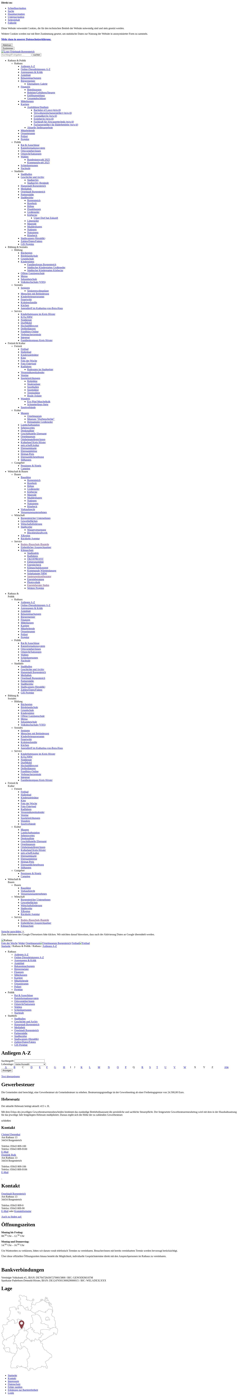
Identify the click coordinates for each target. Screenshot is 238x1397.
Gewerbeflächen (29, 521)
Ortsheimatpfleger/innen (33, 439)
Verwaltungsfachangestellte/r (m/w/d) (53, 113)
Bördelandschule (29, 255)
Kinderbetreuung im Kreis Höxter (38, 314)
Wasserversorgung (36, 529)
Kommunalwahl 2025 (38, 162)
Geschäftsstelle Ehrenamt (33, 433)
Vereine (24, 375)
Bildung (18, 250)
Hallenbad (26, 352)
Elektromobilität (35, 561)
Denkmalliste (27, 430)
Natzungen (32, 232)
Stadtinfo (18, 171)
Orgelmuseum (34, 416)
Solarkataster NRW (37, 573)
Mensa (24, 276)
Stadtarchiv (33, 180)
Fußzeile (12, 22)
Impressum (13, 1381)
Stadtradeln (33, 553)
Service (18, 311)
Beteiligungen (34, 89)
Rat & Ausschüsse (30, 145)
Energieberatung (35, 579)
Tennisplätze (33, 392)
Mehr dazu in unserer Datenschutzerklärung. (26, 39)
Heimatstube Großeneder (40, 422)
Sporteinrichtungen (30, 378)
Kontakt (12, 1378)
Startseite (6, 946)
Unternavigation (16, 17)
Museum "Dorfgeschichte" (41, 419)
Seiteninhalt (14, 19)
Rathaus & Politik (17, 60)
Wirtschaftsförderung (31, 524)
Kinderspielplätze (30, 355)
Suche (11, 11)
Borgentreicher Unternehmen (36, 518)
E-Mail (4, 1152)
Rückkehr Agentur (30, 538)
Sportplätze (33, 389)
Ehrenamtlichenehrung (32, 457)
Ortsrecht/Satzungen (31, 153)
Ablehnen (7, 45)
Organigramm (28, 133)
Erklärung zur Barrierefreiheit (23, 1390)
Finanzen (25, 86)
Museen (25, 413)
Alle (226, 1067)
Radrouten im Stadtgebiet (40, 369)
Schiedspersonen (29, 165)
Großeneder (33, 212)
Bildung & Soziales (18, 247)
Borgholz (32, 203)
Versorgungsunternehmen (34, 512)
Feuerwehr (26, 299)
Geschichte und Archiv (32, 177)
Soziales (18, 285)
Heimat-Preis (27, 454)
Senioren (25, 287)
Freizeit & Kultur (16, 343)
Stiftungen (26, 459)
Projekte (25, 139)
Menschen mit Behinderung (35, 293)
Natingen (32, 229)
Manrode (31, 223)
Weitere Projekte (35, 588)
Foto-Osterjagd (28, 363)
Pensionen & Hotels (31, 465)
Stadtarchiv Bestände (38, 183)
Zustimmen (8, 48)
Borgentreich (33, 200)
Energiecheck (34, 564)
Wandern (25, 398)
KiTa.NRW (27, 317)
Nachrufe (25, 168)
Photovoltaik (33, 582)
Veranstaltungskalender (32, 372)
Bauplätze (26, 477)
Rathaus (18, 63)
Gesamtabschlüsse (36, 98)
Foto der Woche (29, 360)
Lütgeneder (33, 220)
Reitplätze (32, 381)
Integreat (25, 337)
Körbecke (32, 215)
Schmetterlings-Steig (37, 404)
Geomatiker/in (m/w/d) (45, 115)
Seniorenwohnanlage (38, 290)
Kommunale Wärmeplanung (41, 570)
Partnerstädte (27, 194)
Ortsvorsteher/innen (31, 150)
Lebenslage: (7, 1064)
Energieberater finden (38, 585)
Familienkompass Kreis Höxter (36, 340)
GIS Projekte (27, 244)
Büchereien (26, 252)
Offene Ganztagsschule (33, 273)
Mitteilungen (27, 101)
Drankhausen (34, 209)
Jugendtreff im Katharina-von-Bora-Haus (42, 308)
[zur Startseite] (17, 51)
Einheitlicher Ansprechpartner (36, 547)
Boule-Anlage (34, 395)
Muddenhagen (34, 226)
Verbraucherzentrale (31, 334)
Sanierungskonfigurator (39, 576)
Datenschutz (14, 1384)
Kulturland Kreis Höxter (33, 442)
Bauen (17, 474)
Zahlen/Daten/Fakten (31, 241)
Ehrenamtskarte (29, 448)
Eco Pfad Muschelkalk (38, 401)
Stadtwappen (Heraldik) (33, 238)
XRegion (25, 535)
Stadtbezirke (27, 197)
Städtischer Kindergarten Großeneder (46, 267)
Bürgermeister (28, 81)
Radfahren (26, 366)
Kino (23, 357)
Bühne (30, 206)
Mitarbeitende (28, 130)
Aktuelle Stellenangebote (40, 127)
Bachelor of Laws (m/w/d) (47, 110)
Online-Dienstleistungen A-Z (35, 69)
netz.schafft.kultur (30, 445)
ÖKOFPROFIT (35, 559)
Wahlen (24, 156)
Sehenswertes (28, 427)
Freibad (24, 349)
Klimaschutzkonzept (37, 567)
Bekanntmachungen (31, 78)
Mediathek (26, 188)
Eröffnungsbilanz (36, 95)
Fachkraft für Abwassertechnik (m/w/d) (54, 121)
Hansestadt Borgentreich (33, 185)
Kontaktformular (22, 1211)
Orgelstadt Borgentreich (33, 191)
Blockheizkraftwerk (37, 532)
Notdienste (26, 320)
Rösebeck (32, 235)
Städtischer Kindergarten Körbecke (45, 270)
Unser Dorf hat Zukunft (46, 218)
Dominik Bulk (8, 1154)
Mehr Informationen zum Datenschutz (20, 937)
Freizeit (18, 346)
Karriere (25, 104)
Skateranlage (33, 384)
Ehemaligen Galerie (37, 83)
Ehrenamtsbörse (29, 451)
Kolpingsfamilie (29, 302)
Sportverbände (28, 407)
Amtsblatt (26, 75)
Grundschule (27, 258)
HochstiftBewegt (29, 325)
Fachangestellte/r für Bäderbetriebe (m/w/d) (56, 124)
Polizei (24, 136)
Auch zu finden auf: (11, 1216)
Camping (25, 468)
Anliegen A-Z (28, 66)
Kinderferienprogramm (32, 296)
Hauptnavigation (16, 14)
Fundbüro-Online (30, 331)
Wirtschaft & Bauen (18, 471)
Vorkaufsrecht (28, 509)
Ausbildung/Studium (37, 107)
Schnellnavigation (17, 8)
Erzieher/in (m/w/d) (44, 118)
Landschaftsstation (30, 424)
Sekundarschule (29, 279)
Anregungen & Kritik (32, 72)
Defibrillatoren (28, 328)
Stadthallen (26, 174)
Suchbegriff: (7, 1061)
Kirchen (25, 305)
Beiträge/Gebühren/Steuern (41, 92)
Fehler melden (15, 1387)
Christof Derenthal (10, 1134)
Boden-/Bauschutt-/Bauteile (35, 544)
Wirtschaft (19, 515)
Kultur (17, 410)
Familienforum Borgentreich (41, 264)
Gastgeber (19, 462)
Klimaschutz (27, 550)
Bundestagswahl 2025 (38, 159)
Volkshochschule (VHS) (33, 282)
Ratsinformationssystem (33, 148)
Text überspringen (10, 1076)
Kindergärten (27, 261)
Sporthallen (33, 387)
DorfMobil (26, 322)
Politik (17, 142)
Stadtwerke (26, 526)
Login (11, 1392)
